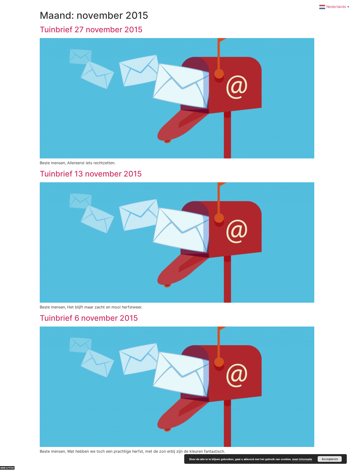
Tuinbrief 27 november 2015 (91, 29)
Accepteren (330, 459)
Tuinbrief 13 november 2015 (91, 173)
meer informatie (302, 459)
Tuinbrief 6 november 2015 (89, 318)
